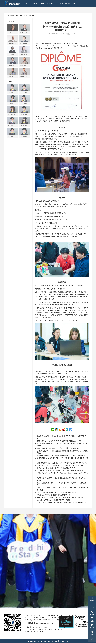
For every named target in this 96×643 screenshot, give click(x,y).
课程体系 (42, 3)
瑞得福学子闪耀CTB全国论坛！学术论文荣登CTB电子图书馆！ (58, 492)
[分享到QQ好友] (56, 429)
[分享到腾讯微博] (67, 429)
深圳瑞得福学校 (20, 15)
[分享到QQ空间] (60, 429)
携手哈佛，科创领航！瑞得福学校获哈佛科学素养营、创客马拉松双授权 (61, 455)
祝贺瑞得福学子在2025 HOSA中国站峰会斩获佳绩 (53, 495)
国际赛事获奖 (59, 3)
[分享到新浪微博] (63, 429)
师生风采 (68, 3)
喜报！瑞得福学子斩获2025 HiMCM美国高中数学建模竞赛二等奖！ (59, 441)
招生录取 (35, 3)
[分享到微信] (52, 429)
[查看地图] (64, 629)
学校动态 (75, 3)
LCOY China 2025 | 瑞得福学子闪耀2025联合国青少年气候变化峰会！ (60, 470)
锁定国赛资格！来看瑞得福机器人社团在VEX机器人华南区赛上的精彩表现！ (62, 502)
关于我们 (28, 3)
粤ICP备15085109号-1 (61, 641)
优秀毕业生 (12, 82)
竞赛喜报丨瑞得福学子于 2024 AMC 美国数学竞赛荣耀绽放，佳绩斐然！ (61, 497)
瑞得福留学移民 (38, 632)
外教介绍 (12, 21)
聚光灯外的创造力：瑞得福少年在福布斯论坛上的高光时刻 (56, 468)
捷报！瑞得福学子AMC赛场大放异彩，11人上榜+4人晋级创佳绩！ (59, 448)
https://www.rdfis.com (39, 627)
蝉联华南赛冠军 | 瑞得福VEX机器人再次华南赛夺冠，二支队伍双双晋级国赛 (62, 463)
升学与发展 (50, 3)
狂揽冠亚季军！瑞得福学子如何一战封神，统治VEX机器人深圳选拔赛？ (61, 465)
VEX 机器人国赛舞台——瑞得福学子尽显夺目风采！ (54, 500)
